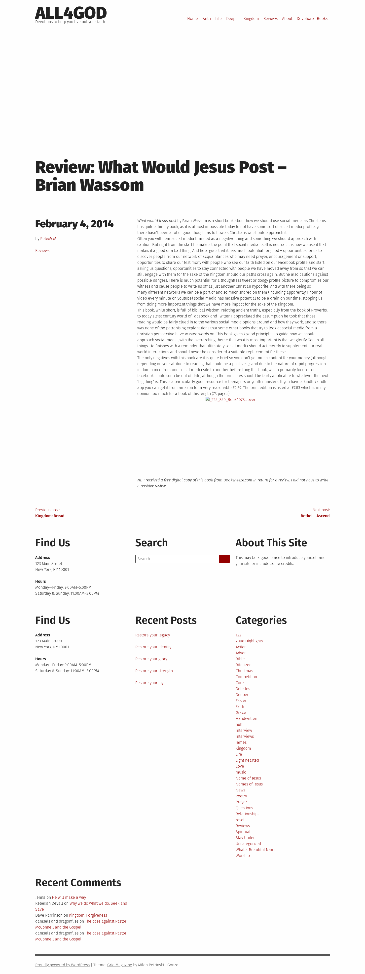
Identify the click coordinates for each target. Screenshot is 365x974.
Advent (242, 653)
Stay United (246, 837)
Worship (243, 855)
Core (240, 682)
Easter (241, 700)
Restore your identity (153, 647)
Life (218, 18)
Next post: (315, 512)
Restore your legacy (152, 635)
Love (240, 766)
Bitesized (244, 664)
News (240, 790)
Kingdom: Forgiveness (88, 915)
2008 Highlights (249, 641)
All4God (71, 13)
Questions (244, 808)
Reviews (270, 18)
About (287, 18)
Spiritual (243, 831)
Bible (240, 659)
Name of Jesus (248, 778)
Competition (246, 676)
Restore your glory (151, 659)
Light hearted (247, 760)
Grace (241, 712)
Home (192, 18)
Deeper (232, 18)
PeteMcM (48, 238)
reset (240, 820)
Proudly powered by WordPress (62, 965)
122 (238, 635)
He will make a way (69, 897)
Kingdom (251, 18)
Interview (244, 730)
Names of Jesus (249, 784)
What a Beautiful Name (256, 849)
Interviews (245, 736)
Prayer (241, 802)
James (241, 742)
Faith (206, 18)
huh (239, 724)
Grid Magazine (119, 965)
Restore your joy (149, 682)
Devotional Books (312, 18)
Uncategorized (248, 843)
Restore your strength (154, 670)
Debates (243, 688)
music (241, 772)
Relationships (247, 814)
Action (241, 647)
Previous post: (50, 512)
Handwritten (246, 718)
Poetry (241, 796)
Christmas (244, 670)
